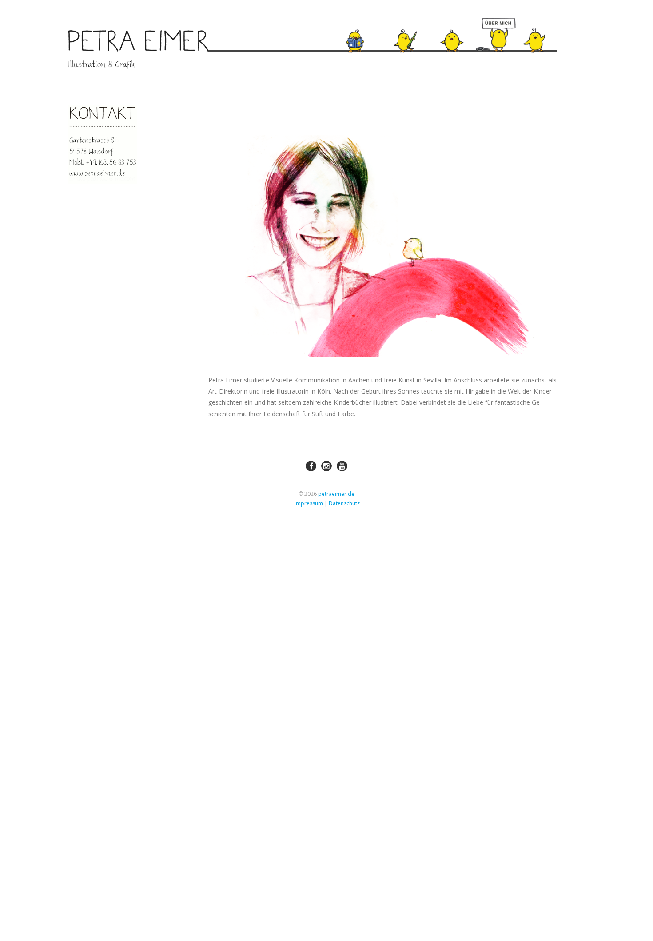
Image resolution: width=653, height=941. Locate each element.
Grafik (459, 29)
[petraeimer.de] (138, 49)
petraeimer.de (336, 494)
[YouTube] (342, 466)
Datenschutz (344, 503)
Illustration (409, 29)
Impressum (309, 503)
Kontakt (547, 28)
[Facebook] (311, 466)
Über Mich (493, 32)
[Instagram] (326, 466)
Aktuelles (363, 28)
